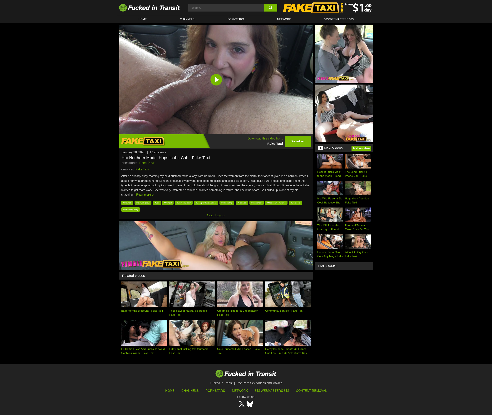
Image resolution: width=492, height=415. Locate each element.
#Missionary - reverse (276, 203)
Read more (143, 194)
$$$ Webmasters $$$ (272, 390)
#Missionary (256, 203)
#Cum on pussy (184, 203)
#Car (157, 203)
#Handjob (242, 203)
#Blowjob (127, 203)
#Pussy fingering (130, 209)
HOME (143, 19)
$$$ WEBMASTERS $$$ (339, 19)
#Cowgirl (168, 203)
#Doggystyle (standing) (206, 203)
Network (284, 19)
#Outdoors (295, 203)
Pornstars (236, 19)
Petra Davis (147, 162)
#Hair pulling (226, 203)
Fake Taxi (142, 169)
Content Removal (311, 390)
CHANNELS (187, 19)
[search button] (270, 8)
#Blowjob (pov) (143, 203)
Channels (190, 390)
